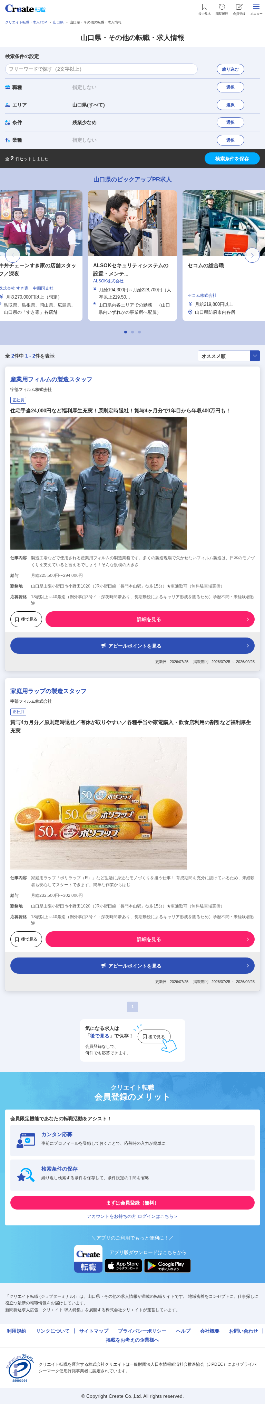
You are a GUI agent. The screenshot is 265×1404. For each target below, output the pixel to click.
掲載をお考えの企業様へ (132, 1340)
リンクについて (53, 1331)
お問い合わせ (243, 1331)
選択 (230, 87)
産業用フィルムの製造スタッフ (51, 379)
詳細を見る (149, 619)
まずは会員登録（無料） (132, 1202)
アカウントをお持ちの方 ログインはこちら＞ (132, 1216)
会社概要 (209, 1331)
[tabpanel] (132, 255)
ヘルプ (183, 1331)
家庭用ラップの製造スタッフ (48, 691)
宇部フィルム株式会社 (31, 389)
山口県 (58, 22)
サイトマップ (93, 1331)
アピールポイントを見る (134, 646)
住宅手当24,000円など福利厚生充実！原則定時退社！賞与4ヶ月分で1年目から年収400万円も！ (120, 410)
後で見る (29, 619)
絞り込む (230, 69)
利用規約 (16, 1331)
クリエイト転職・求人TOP (26, 22)
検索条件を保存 (232, 158)
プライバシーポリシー (142, 1331)
